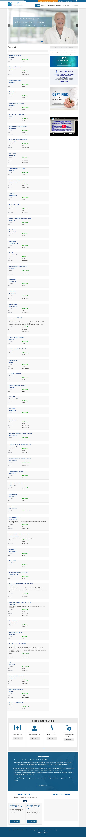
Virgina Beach (12, 435)
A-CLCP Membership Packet (45, 1)
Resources (74, 5)
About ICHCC (43, 785)
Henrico (11, 387)
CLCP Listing (25, 59)
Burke (10, 362)
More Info (15, 821)
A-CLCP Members (26, 462)
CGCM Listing (25, 84)
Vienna (10, 339)
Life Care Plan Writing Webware (64, 47)
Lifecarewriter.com (54, 50)
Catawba (11, 604)
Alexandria (11, 410)
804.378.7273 (68, 1)
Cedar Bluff (11, 281)
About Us (43, 5)
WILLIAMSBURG (13, 536)
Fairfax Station (12, 420)
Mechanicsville (12, 182)
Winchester (11, 473)
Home (37, 5)
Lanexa (10, 351)
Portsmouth (11, 496)
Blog (56, 829)
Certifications (51, 5)
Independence (12, 254)
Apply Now (17, 738)
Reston (10, 170)
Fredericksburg (12, 206)
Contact (50, 829)
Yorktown (11, 268)
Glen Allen (11, 155)
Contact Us (61, 1)
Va (12, 362)
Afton (10, 691)
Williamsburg (12, 195)
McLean (11, 57)
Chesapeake (12, 231)
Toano (10, 93)
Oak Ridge (11, 116)
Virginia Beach (12, 306)
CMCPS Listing (25, 118)
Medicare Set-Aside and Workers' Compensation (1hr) (16, 806)
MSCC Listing (25, 130)
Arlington (11, 220)
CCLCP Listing (25, 666)
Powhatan (11, 634)
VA (13, 57)
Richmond (11, 69)
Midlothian (11, 128)
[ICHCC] (15, 5)
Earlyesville (11, 293)
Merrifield (11, 585)
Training (58, 5)
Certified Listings (66, 5)
